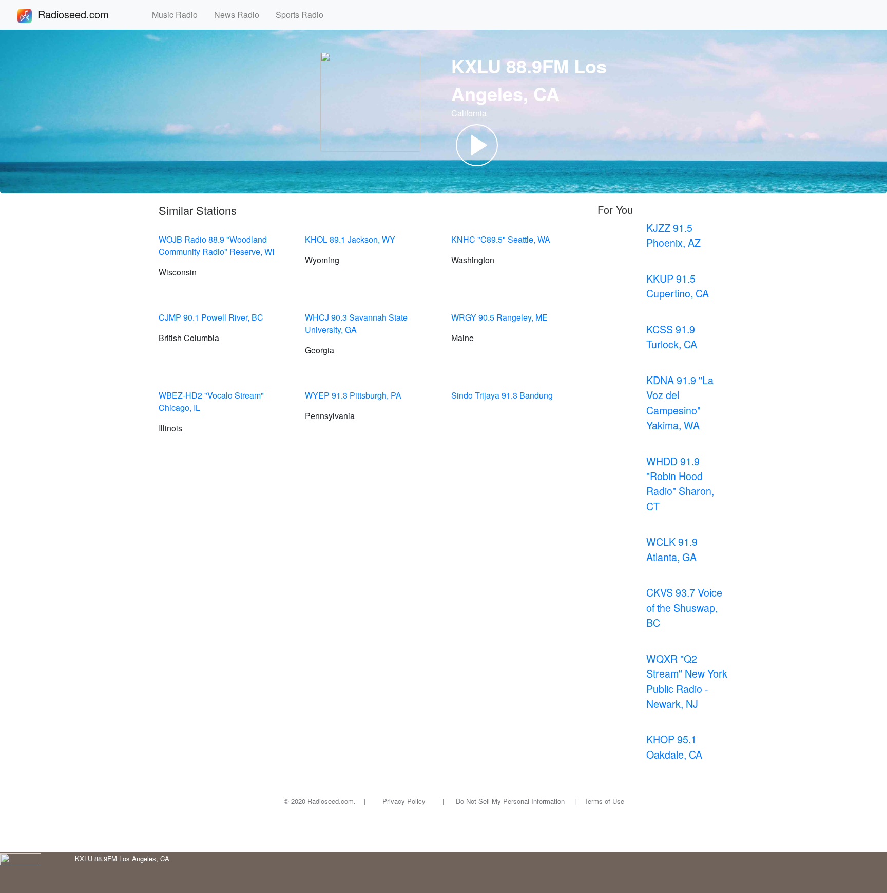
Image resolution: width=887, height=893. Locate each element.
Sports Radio (304, 15)
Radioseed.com (86, 14)
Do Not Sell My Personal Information (510, 801)
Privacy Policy (404, 801)
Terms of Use (604, 801)
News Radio (240, 15)
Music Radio (179, 15)
